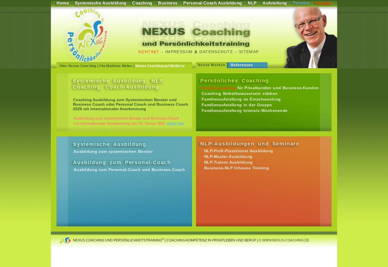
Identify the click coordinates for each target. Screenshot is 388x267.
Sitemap (249, 51)
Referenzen (242, 65)
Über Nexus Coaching (77, 66)
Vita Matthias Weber (116, 66)
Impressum (179, 51)
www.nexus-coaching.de (285, 240)
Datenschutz (216, 51)
